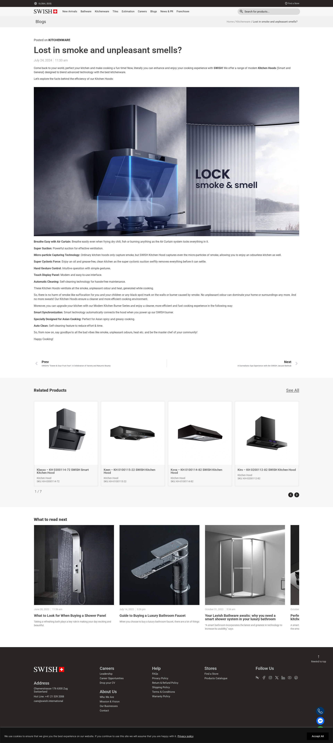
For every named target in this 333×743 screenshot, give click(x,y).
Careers (142, 11)
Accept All (318, 736)
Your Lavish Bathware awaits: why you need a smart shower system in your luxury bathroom (240, 617)
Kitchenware (102, 11)
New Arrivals (69, 11)
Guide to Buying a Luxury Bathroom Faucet (152, 615)
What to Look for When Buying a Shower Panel (70, 615)
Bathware (86, 11)
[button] (290, 494)
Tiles (115, 11)
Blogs (153, 11)
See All (292, 390)
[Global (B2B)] (35, 3)
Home (230, 21)
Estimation (128, 11)
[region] (166, 735)
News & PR (166, 11)
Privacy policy (186, 736)
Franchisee (183, 11)
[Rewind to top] (319, 657)
